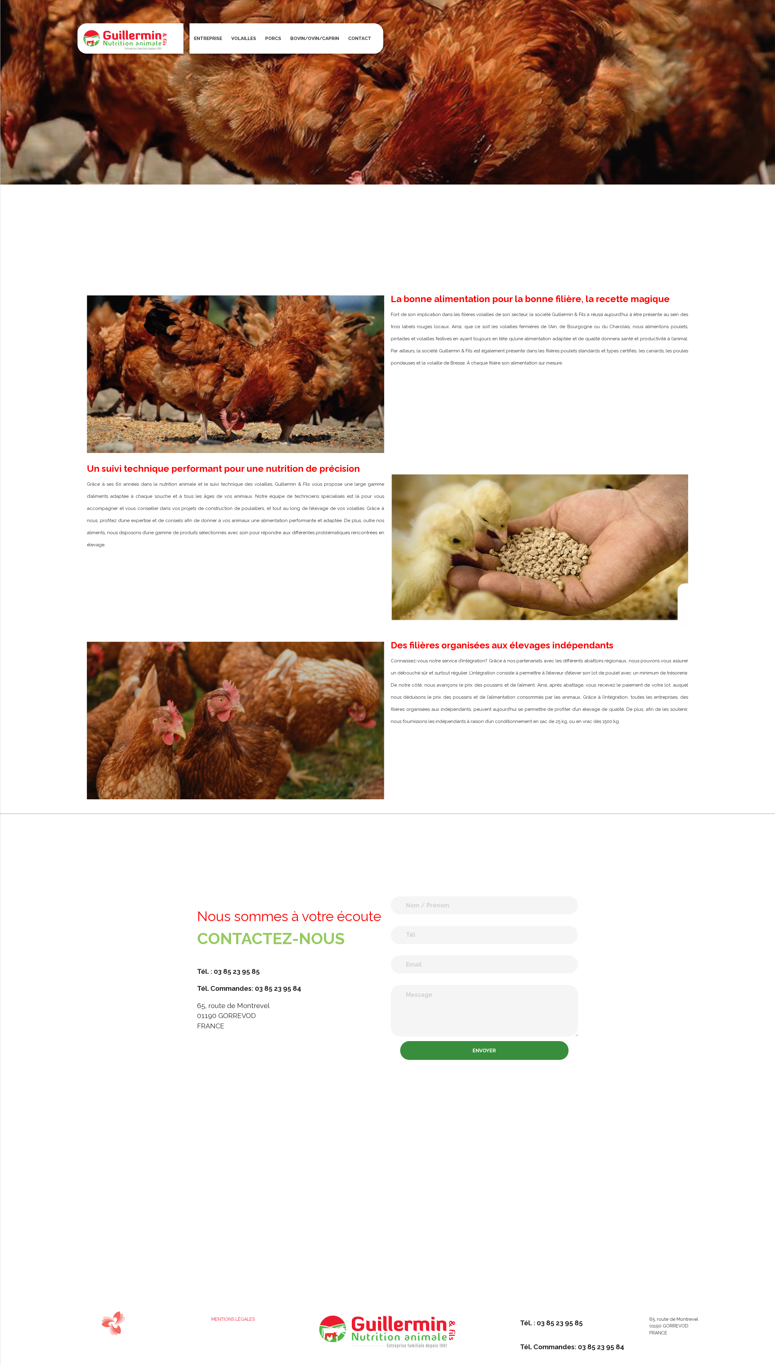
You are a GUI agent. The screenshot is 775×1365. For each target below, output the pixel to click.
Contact (359, 38)
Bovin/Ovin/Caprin (314, 38)
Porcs (273, 38)
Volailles (243, 38)
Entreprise (208, 38)
